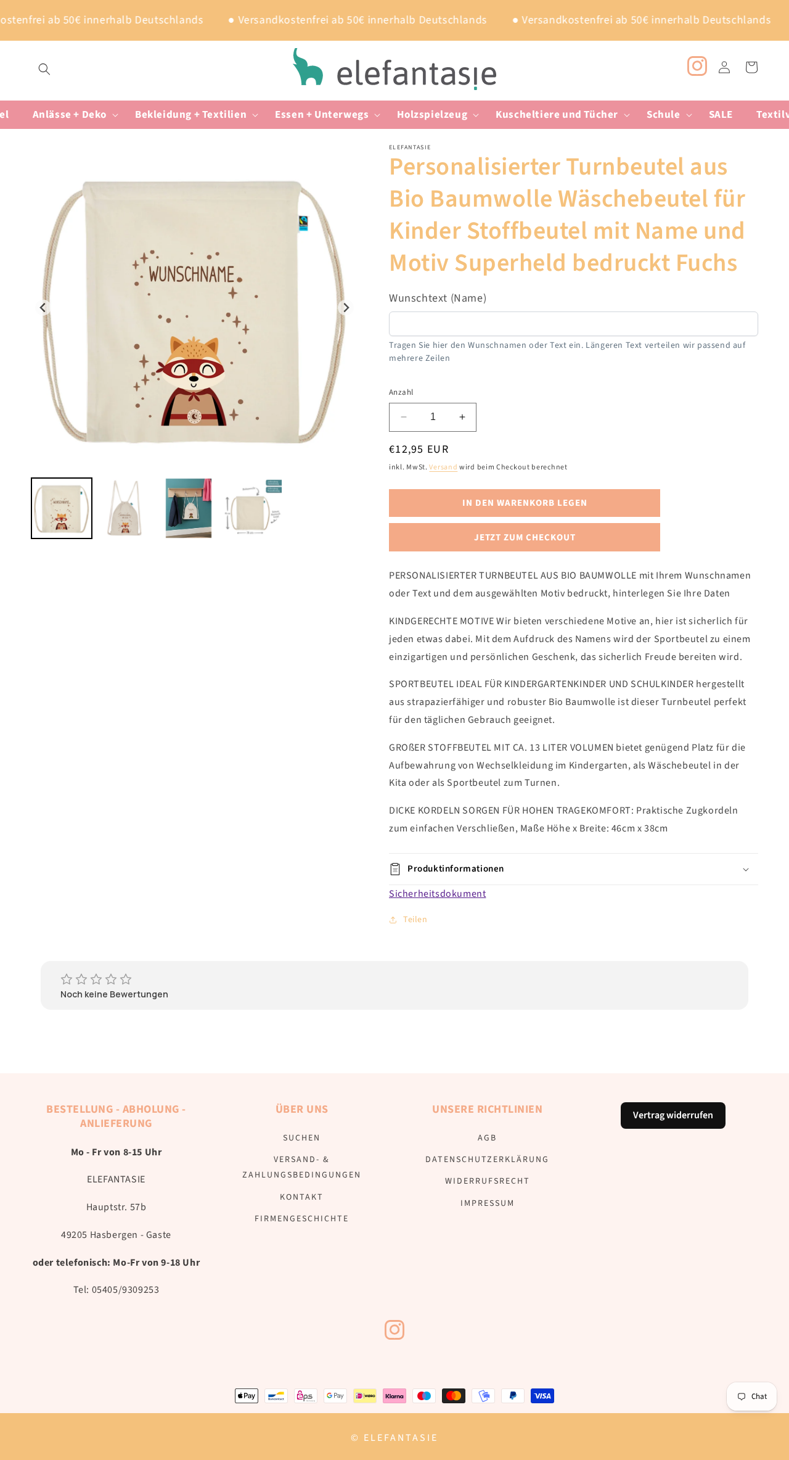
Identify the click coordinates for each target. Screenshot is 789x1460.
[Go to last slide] (43, 307)
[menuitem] (61, 508)
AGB (487, 1138)
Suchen (302, 1138)
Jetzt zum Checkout (525, 537)
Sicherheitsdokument (437, 894)
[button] (44, 69)
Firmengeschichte (302, 1219)
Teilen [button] (415, 920)
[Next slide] (346, 307)
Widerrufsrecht (487, 1182)
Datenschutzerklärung (487, 1159)
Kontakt (302, 1197)
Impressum (487, 1203)
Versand (443, 467)
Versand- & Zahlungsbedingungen (301, 1167)
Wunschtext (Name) (437, 298)
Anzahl (401, 392)
